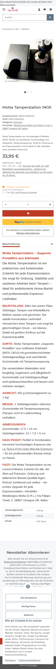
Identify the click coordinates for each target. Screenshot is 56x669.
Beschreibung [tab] (11, 244)
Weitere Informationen (28, 233)
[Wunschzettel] (44, 9)
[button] (39, 9)
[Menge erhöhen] (50, 204)
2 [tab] (28, 92)
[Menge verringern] (6, 204)
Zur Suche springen (37, 1)
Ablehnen (29, 615)
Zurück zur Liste (11, 29)
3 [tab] (31, 92)
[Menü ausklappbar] (3, 8)
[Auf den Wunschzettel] (47, 42)
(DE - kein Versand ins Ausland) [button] (24, 192)
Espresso (17, 122)
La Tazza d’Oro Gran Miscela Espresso (27, 449)
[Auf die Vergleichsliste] (39, 42)
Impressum (10, 660)
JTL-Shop (33, 665)
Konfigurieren (29, 606)
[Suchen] (50, 17)
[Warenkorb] (51, 9)
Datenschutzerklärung (29, 660)
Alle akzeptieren (28, 597)
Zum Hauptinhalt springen (13, 1)
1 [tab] (25, 92)
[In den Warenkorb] (28, 213)
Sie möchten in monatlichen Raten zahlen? (28, 232)
